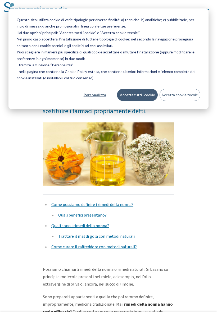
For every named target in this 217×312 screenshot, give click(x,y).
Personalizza (95, 95)
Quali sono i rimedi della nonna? (80, 226)
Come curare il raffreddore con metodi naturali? (94, 247)
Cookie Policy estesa (82, 71)
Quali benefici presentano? (82, 215)
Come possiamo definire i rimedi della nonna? (92, 205)
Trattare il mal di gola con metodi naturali (96, 236)
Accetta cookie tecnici (179, 95)
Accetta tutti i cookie (137, 95)
